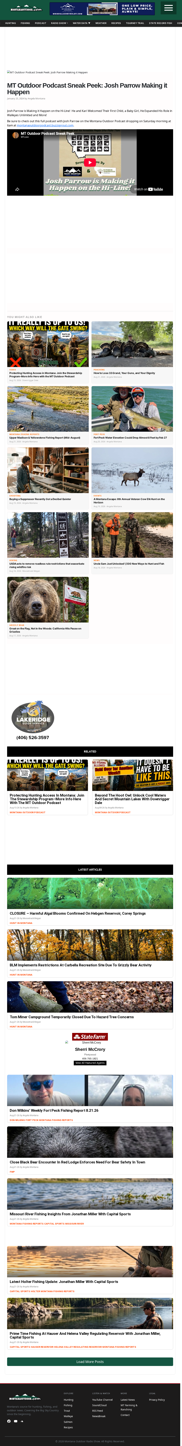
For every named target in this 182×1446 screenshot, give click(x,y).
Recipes (116, 23)
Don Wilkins (17, 1120)
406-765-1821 (90, 1058)
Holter (35, 1291)
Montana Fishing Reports (56, 1120)
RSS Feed (97, 1410)
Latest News (128, 1399)
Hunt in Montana (21, 923)
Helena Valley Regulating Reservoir (78, 1347)
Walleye (68, 1416)
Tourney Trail (135, 23)
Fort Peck (32, 1120)
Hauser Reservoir (42, 1347)
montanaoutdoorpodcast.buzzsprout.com (45, 125)
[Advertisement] (90, 47)
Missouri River (74, 1224)
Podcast (40, 23)
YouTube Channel (102, 1399)
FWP (12, 1172)
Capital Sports (54, 1224)
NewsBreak (98, 1416)
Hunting (10, 23)
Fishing (25, 23)
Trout (67, 1410)
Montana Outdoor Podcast (28, 812)
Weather (101, 23)
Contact (125, 1415)
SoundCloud (99, 1405)
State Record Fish (160, 23)
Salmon (68, 1422)
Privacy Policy (157, 1399)
